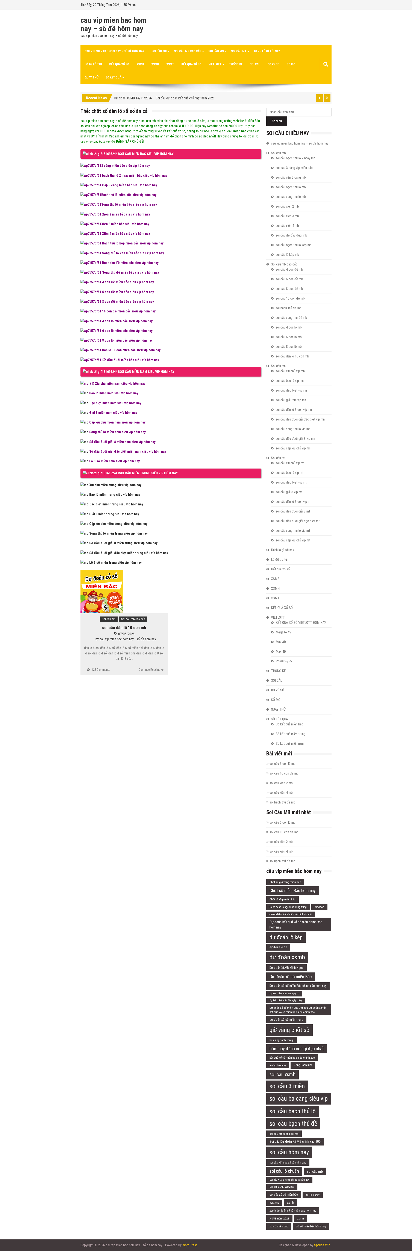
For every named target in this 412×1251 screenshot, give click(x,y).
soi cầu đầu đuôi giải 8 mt (293, 511)
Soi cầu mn (216, 51)
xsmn (300, 1218)
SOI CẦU (255, 64)
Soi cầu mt (239, 51)
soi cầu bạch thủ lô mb (291, 187)
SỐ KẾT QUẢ (113, 77)
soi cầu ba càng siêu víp (299, 1098)
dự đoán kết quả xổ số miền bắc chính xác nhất (291, 914)
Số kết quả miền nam (290, 744)
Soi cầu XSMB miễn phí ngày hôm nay (289, 1179)
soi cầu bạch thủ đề (293, 1123)
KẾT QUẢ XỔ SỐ (191, 64)
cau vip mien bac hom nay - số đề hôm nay (128, 639)
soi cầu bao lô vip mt (289, 473)
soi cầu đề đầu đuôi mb (291, 235)
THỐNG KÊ (235, 64)
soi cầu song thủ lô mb (291, 197)
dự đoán (319, 907)
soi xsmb (274, 1202)
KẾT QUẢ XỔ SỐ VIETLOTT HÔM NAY (301, 623)
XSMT (170, 64)
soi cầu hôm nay (289, 1152)
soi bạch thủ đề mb (288, 308)
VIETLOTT (215, 64)
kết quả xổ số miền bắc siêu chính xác (292, 1057)
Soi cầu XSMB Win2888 (282, 1186)
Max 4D (281, 652)
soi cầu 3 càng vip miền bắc (294, 168)
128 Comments (101, 669)
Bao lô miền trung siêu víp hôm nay (114, 495)
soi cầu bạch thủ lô (293, 1111)
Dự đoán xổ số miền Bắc (291, 976)
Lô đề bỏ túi (93, 64)
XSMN (155, 64)
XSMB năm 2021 (279, 1218)
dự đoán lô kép (286, 937)
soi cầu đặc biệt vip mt (291, 482)
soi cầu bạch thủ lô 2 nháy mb (295, 158)
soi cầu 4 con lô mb (289, 327)
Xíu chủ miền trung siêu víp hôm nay (115, 485)
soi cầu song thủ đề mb (291, 318)
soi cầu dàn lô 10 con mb (124, 627)
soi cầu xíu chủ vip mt (290, 463)
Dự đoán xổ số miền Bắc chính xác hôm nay (298, 986)
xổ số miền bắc (279, 1226)
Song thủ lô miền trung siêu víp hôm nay (118, 533)
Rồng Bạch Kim (303, 1065)
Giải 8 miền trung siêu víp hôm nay (114, 514)
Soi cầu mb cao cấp (187, 51)
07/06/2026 (126, 634)
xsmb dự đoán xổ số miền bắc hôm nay (293, 1210)
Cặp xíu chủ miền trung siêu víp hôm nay (118, 524)
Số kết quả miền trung (290, 734)
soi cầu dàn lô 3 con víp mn (294, 410)
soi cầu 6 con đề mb (289, 279)
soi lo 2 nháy (313, 1194)
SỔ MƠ (291, 64)
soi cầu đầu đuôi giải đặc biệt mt (298, 521)
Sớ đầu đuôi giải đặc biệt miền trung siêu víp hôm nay (128, 553)
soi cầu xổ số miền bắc (284, 1195)
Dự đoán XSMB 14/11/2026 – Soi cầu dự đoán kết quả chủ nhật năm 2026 (164, 97)
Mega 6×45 (283, 632)
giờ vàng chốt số (289, 1030)
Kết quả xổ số (119, 64)
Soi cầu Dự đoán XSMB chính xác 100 (295, 1141)
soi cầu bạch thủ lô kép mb (294, 245)
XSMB (140, 64)
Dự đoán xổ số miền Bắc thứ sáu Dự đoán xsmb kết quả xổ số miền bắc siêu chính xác (298, 1010)
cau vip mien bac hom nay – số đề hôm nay (113, 24)
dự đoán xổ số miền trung (286, 1020)
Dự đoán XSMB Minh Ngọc (286, 968)
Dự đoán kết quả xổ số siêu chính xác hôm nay (296, 924)
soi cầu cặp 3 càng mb (291, 177)
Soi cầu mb (159, 51)
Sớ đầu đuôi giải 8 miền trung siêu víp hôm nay (123, 543)
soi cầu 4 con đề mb (289, 269)
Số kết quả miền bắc (289, 724)
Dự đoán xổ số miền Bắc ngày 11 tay (286, 1000)
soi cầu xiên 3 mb (287, 216)
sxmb (290, 1202)
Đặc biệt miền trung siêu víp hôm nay (116, 504)
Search (277, 121)
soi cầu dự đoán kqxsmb (284, 1133)
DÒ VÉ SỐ (273, 64)
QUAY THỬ (91, 77)
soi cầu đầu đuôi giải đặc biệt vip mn (300, 419)
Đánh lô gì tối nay (267, 51)
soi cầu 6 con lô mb (289, 337)
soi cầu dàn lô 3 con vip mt (294, 502)
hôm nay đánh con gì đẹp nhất (297, 1048)
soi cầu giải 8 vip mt (289, 492)
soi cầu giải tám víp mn (291, 400)
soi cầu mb (315, 1171)
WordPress (189, 1245)
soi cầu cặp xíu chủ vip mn (293, 448)
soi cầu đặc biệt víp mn (291, 390)
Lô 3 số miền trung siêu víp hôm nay (115, 563)
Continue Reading (149, 669)
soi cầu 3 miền (287, 1086)
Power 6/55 (284, 661)
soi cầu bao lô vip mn (290, 381)
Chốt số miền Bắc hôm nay (293, 890)
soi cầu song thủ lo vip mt (293, 531)
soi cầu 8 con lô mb (289, 347)
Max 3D (281, 642)
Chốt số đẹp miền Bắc (282, 899)
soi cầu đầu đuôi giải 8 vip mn (295, 439)
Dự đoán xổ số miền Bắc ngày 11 (284, 993)
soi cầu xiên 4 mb (287, 226)
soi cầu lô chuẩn (284, 1171)
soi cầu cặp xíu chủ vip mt (293, 540)
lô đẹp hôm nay (278, 1065)
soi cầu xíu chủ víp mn (290, 371)
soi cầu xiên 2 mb (287, 206)
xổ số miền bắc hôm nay (311, 1226)
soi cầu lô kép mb (287, 255)
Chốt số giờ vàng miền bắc (285, 882)
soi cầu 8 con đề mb (289, 289)
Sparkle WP (322, 1245)
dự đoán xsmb (287, 957)
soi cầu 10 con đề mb (290, 298)
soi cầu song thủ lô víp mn (293, 429)
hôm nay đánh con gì (282, 1040)
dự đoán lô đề (278, 947)
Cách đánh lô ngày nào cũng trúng (288, 907)
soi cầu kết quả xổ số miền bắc (288, 1162)
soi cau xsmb (282, 1075)
